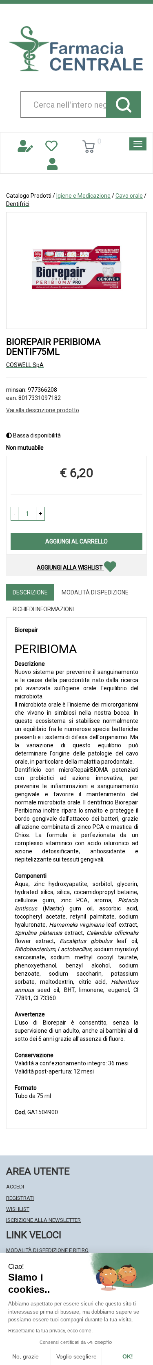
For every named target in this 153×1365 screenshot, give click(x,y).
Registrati (20, 1198)
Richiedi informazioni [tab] (43, 609)
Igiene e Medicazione (83, 195)
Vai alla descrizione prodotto (42, 410)
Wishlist (17, 1209)
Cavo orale (129, 195)
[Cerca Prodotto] (123, 104)
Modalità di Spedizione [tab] (95, 592)
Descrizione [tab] (30, 592)
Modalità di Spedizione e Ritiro (47, 1250)
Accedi (15, 1187)
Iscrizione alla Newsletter (43, 1220)
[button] (14, 514)
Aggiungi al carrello (76, 541)
